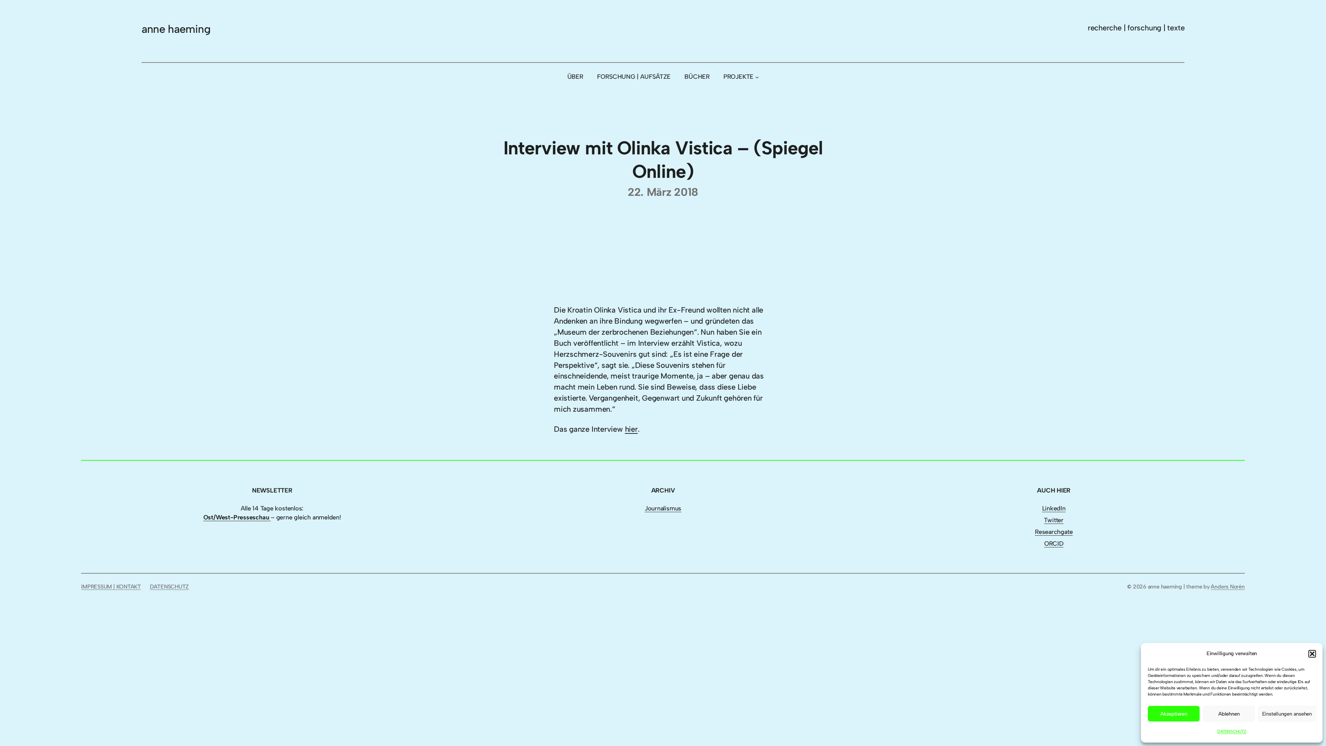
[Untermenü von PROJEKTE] (757, 77)
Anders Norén (1228, 586)
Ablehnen (1228, 714)
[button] (1312, 653)
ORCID (1054, 543)
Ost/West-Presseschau (237, 517)
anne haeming (176, 29)
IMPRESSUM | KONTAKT (111, 586)
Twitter (1053, 520)
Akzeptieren (1173, 714)
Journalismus (663, 508)
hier (631, 429)
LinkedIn (1054, 508)
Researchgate (1054, 532)
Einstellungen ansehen (1287, 714)
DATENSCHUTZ (1231, 731)
